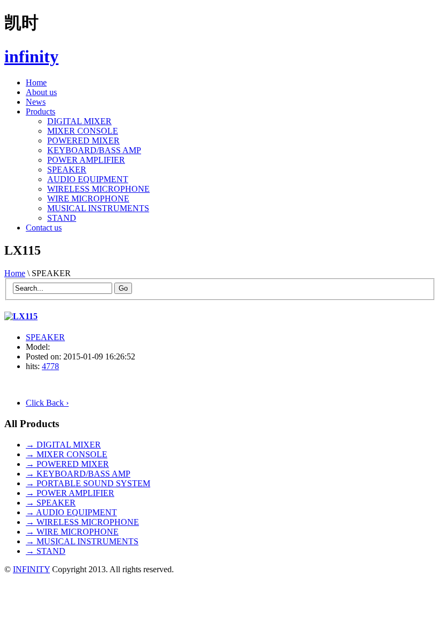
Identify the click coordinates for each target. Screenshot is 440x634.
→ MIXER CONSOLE (66, 454)
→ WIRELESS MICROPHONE (82, 522)
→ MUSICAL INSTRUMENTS (82, 541)
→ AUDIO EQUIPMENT (71, 512)
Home (36, 82)
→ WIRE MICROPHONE (72, 531)
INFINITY (31, 569)
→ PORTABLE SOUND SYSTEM (88, 483)
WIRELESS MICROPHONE (98, 188)
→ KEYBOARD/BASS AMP (78, 473)
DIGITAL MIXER (79, 121)
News (36, 101)
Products (40, 111)
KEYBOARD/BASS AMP (94, 150)
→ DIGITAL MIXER (63, 444)
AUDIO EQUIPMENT (87, 179)
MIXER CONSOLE (82, 130)
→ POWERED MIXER (67, 464)
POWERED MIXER (83, 140)
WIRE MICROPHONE (88, 198)
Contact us (44, 227)
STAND (61, 217)
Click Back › (47, 402)
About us (41, 92)
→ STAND (45, 551)
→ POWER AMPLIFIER (70, 493)
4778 (50, 366)
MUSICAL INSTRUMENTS (98, 208)
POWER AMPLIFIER (86, 159)
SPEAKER (66, 169)
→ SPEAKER (51, 502)
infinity (31, 56)
